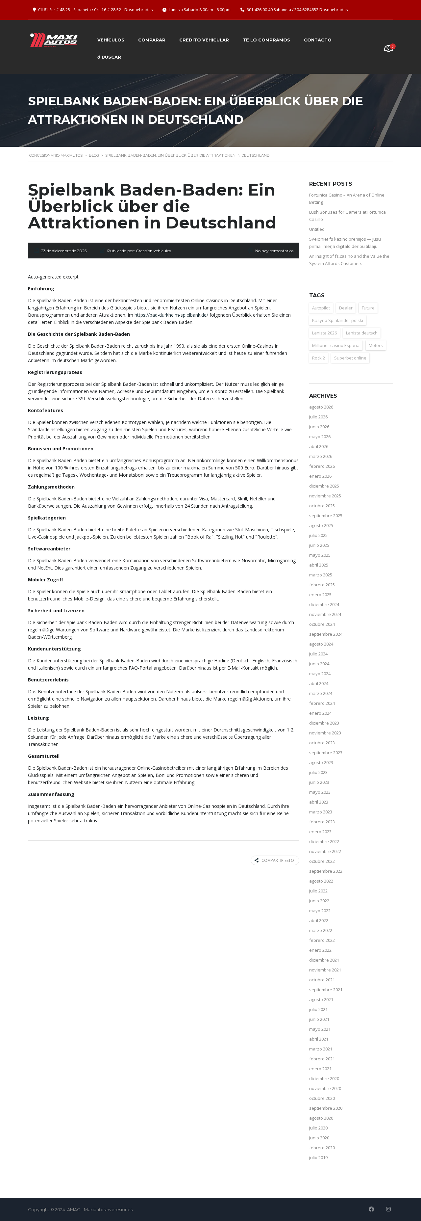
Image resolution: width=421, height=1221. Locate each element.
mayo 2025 (320, 555)
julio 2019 (318, 1157)
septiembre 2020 (325, 1108)
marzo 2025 (320, 575)
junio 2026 (319, 427)
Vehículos (110, 39)
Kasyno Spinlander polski (337, 320)
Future (368, 308)
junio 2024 (319, 664)
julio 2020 (318, 1128)
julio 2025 (318, 535)
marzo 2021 (320, 1049)
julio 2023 (318, 772)
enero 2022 (320, 950)
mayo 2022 (320, 911)
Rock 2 (318, 358)
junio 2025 (319, 545)
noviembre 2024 (325, 614)
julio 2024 (318, 654)
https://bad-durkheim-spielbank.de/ (171, 315)
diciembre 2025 (324, 486)
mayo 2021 (320, 1029)
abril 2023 (318, 802)
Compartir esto (277, 860)
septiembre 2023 (325, 753)
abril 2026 (318, 446)
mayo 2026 (320, 436)
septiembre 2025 (325, 515)
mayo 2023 (320, 792)
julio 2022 (318, 891)
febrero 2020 (322, 1148)
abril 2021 (318, 1039)
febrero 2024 (322, 703)
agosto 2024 (321, 644)
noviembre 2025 (325, 496)
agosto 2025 (321, 525)
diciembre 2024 (324, 604)
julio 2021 (318, 1009)
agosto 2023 (321, 762)
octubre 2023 (322, 743)
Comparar (151, 39)
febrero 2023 (322, 822)
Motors (376, 345)
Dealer (346, 308)
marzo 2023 (320, 812)
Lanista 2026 (324, 333)
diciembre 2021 (324, 960)
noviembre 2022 (325, 851)
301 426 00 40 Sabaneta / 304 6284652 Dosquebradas (297, 10)
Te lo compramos (266, 39)
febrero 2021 (322, 1059)
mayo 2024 (320, 674)
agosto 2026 (321, 407)
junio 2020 (319, 1138)
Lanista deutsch (362, 333)
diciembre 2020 (324, 1078)
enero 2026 (320, 476)
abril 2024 (318, 683)
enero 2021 (320, 1069)
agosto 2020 (321, 1118)
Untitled (317, 229)
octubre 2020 (322, 1098)
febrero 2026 (322, 466)
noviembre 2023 (325, 733)
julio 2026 (318, 417)
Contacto (318, 39)
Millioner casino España (335, 345)
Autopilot (321, 308)
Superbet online (350, 358)
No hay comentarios (274, 250)
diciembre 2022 (324, 841)
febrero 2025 (322, 585)
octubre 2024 (322, 624)
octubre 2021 (322, 980)
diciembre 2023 (324, 723)
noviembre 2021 (325, 970)
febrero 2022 (322, 940)
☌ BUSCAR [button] (109, 57)
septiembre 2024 (325, 634)
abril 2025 (318, 565)
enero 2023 (320, 832)
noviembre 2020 (325, 1088)
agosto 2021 (321, 999)
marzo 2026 (320, 456)
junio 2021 (319, 1019)
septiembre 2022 (325, 871)
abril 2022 (318, 920)
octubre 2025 (322, 506)
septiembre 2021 (325, 990)
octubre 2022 (322, 861)
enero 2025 (320, 594)
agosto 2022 (321, 881)
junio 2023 (319, 782)
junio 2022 (319, 901)
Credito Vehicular (204, 39)
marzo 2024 (320, 693)
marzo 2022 (320, 930)
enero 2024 (320, 713)
